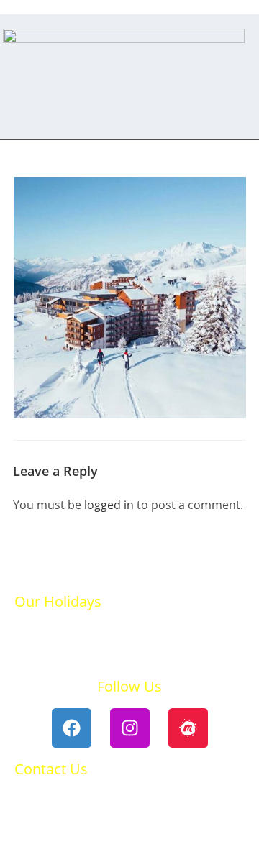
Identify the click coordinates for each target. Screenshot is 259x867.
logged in (109, 505)
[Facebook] (71, 728)
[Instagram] (130, 728)
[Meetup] (188, 728)
